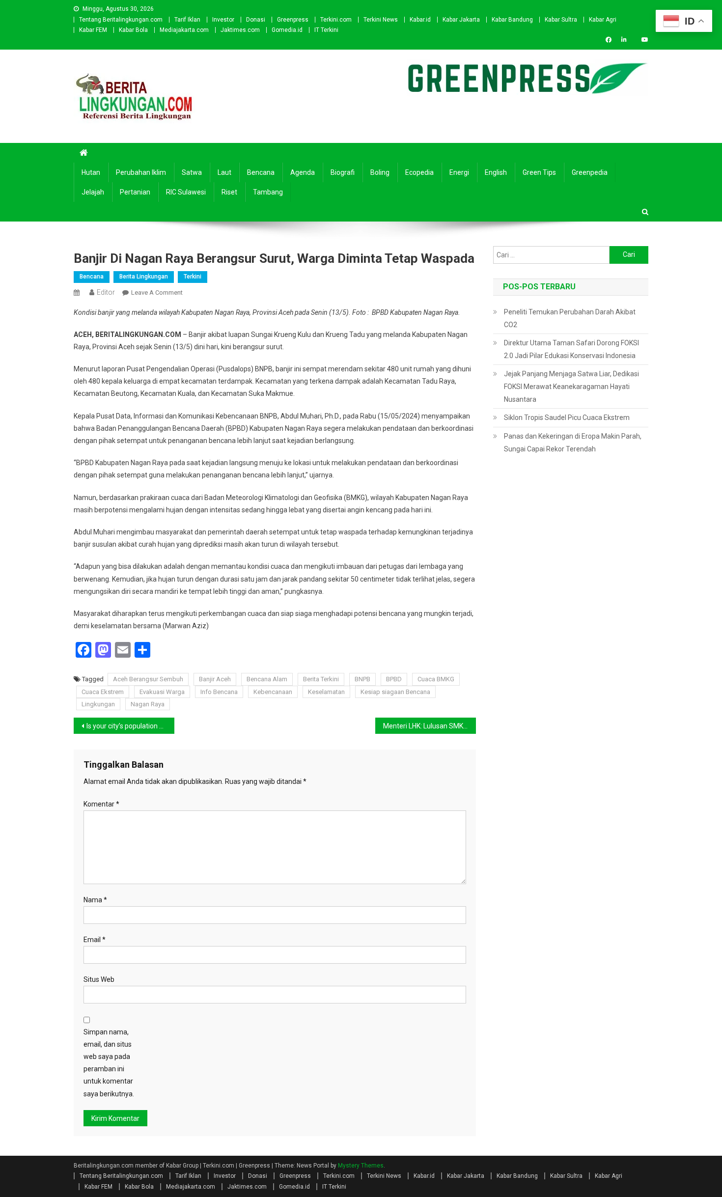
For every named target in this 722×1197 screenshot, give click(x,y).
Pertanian (135, 192)
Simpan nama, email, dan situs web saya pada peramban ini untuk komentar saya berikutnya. (108, 1063)
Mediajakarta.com (184, 30)
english (496, 172)
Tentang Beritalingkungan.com (121, 19)
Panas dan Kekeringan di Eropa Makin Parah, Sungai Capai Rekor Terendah (572, 442)
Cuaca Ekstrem (103, 692)
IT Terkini (326, 30)
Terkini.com (336, 19)
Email (94, 940)
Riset (229, 192)
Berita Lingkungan (143, 276)
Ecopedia (419, 172)
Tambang (268, 192)
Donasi (255, 19)
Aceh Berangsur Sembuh (148, 679)
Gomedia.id (287, 30)
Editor (106, 292)
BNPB (362, 679)
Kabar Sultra (561, 19)
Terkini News (380, 19)
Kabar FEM (93, 30)
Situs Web (98, 979)
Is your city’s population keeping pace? (130, 726)
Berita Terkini (321, 679)
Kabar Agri (602, 19)
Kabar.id (420, 19)
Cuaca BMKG (435, 679)
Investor (223, 19)
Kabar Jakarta (461, 19)
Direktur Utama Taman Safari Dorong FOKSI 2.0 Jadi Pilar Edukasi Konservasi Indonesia (571, 349)
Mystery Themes (361, 1165)
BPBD (394, 679)
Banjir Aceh (215, 679)
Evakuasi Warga (162, 692)
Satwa (192, 172)
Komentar (101, 804)
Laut (224, 172)
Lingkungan (98, 704)
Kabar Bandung (512, 19)
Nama (95, 900)
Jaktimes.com (240, 30)
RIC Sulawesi (186, 192)
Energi (459, 172)
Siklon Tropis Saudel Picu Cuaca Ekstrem (567, 417)
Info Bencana (219, 692)
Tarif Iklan (187, 19)
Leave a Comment (157, 292)
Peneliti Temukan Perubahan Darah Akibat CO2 (570, 318)
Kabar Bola (133, 30)
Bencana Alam (267, 679)
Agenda (302, 172)
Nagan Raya (148, 704)
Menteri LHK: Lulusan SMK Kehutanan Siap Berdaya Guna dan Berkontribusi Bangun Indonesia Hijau (429, 726)
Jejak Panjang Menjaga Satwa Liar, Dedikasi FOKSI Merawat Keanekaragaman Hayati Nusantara (571, 386)
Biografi (343, 172)
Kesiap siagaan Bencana (395, 692)
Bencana (261, 172)
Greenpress (292, 19)
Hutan (91, 172)
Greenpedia (590, 172)
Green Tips (539, 172)
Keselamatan (326, 692)
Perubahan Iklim (141, 172)
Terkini (192, 276)
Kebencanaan (272, 692)
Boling (379, 172)
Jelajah (93, 192)
